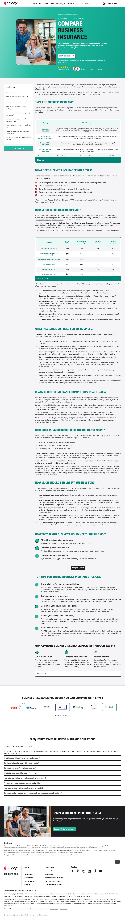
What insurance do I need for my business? (16, 108)
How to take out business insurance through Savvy (17, 132)
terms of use (63, 909)
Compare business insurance (64, 829)
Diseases (42, 449)
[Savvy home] (11, 3)
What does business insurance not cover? (17, 98)
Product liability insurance (45, 143)
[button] (62, 746)
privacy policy (54, 909)
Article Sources (41, 673)
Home (59, 14)
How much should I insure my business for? (18, 126)
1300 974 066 (111, 4)
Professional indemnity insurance (45, 137)
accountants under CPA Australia (102, 415)
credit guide (51, 901)
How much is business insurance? (16, 103)
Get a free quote (65, 56)
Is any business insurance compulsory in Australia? (18, 114)
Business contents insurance (45, 150)
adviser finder (86, 420)
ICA (52, 225)
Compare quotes (78, 568)
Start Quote (17, 148)
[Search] (119, 3)
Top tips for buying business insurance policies (18, 138)
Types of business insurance (15, 93)
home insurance (108, 365)
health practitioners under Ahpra (75, 415)
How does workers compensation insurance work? (16, 120)
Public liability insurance (45, 130)
